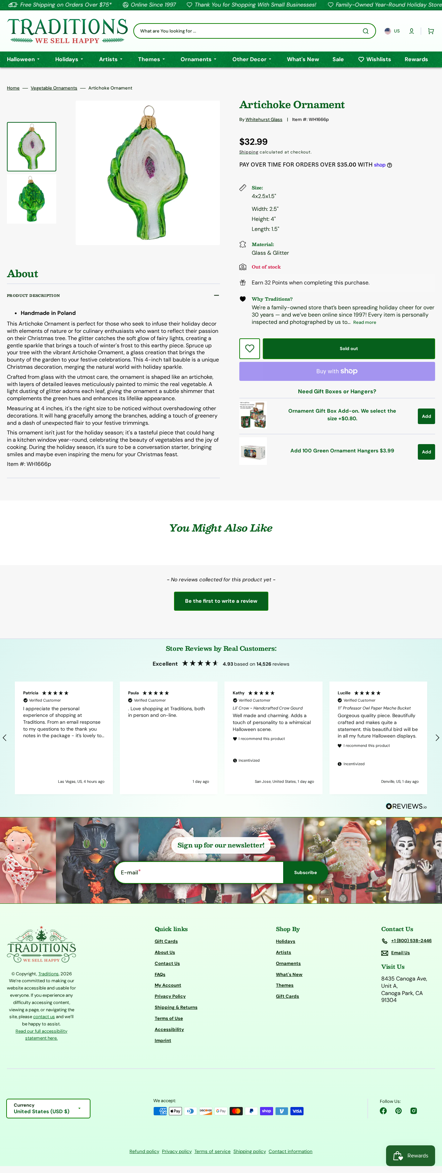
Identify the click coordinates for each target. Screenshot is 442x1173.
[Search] (367, 31)
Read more (364, 322)
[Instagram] (413, 1110)
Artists (283, 952)
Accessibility (169, 1029)
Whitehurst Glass (264, 119)
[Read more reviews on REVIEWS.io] (406, 806)
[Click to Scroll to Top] (429, 1132)
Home (13, 88)
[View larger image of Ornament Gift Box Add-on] (253, 427)
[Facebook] (383, 1110)
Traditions (48, 974)
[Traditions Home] (67, 31)
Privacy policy (177, 1151)
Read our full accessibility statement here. (41, 1034)
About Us (165, 952)
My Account (168, 985)
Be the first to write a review (221, 601)
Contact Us (167, 963)
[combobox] (254, 31)
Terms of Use (169, 1018)
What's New (289, 974)
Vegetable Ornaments (54, 88)
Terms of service (212, 1151)
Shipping (249, 152)
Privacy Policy (170, 996)
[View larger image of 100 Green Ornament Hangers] (253, 463)
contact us (44, 1017)
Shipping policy (249, 1151)
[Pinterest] (398, 1110)
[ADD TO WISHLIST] (249, 348)
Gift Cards (166, 941)
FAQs (160, 974)
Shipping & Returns (176, 1007)
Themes (285, 985)
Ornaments (288, 963)
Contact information (291, 1151)
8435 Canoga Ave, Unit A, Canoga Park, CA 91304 (404, 989)
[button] (411, 31)
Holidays (285, 941)
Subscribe (305, 872)
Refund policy (144, 1151)
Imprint (163, 1040)
